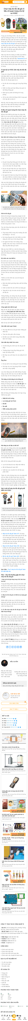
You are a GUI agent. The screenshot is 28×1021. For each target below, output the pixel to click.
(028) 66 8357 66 (13, 937)
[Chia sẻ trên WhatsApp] (7, 647)
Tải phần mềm (6, 966)
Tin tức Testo (14, 6)
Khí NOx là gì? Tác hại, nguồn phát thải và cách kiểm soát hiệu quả (13, 815)
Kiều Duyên (21, 15)
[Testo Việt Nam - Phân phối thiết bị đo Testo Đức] (6, 2)
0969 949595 (9, 725)
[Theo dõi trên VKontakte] (20, 1016)
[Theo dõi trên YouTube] (17, 1016)
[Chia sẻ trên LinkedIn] (20, 647)
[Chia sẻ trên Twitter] (12, 647)
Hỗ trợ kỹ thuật (6, 964)
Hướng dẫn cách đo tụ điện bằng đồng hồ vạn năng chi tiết (20, 673)
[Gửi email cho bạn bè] (15, 647)
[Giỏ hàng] (25, 1018)
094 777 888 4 (11, 938)
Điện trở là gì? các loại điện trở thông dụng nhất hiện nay (13, 885)
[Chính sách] (19, 1018)
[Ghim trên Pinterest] (18, 647)
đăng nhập (11, 686)
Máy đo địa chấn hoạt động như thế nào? (12, 769)
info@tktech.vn (10, 942)
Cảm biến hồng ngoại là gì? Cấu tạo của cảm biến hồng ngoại (13, 908)
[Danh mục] (8, 1018)
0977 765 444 (9, 718)
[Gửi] (25, 1)
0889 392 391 (10, 722)
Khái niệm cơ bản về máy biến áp (10, 747)
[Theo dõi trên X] (10, 1016)
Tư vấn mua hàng (6, 962)
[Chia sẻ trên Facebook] (10, 647)
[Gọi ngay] (3, 1018)
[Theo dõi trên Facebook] (2, 1016)
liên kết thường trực (13, 655)
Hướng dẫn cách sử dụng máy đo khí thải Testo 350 (12, 791)
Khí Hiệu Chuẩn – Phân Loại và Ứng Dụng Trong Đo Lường (13, 838)
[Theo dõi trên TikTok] (7, 1016)
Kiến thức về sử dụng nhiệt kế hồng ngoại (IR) (13, 861)
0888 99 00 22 (14, 727)
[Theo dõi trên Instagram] (4, 1016)
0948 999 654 (10, 720)
